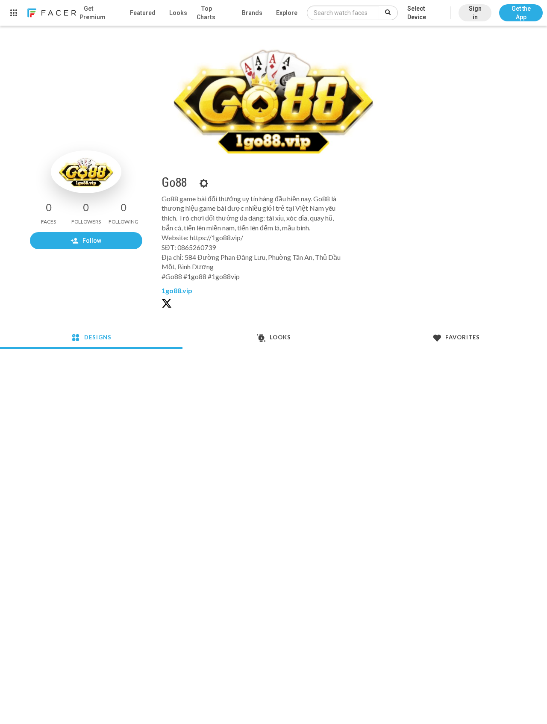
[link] (51, 13)
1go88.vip (177, 290)
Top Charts (206, 13)
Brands (252, 12)
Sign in (475, 13)
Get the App (521, 13)
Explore (286, 12)
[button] (521, 8)
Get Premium (92, 13)
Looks (178, 12)
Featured (143, 12)
